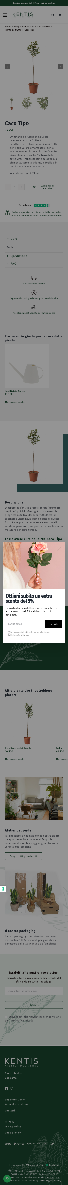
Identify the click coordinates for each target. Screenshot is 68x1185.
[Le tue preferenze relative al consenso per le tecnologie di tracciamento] (3, 889)
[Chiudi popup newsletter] (59, 548)
